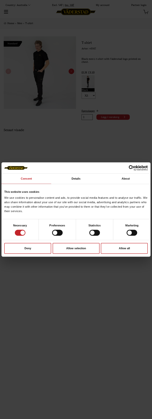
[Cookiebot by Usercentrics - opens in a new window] (131, 168)
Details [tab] (76, 178)
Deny (27, 248)
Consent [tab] (26, 178)
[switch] (57, 233)
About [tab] (126, 178)
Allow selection (76, 248)
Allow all (124, 248)
